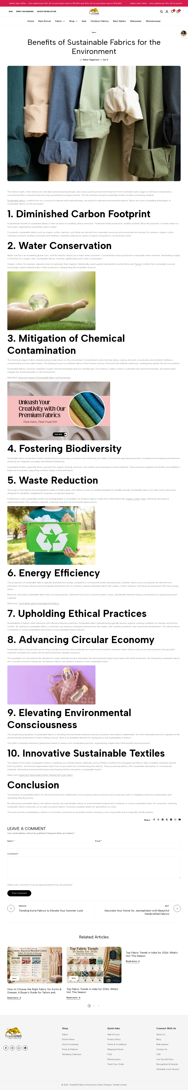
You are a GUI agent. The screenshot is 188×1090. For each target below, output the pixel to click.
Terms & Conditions (117, 1044)
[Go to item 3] (98, 1005)
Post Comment (19, 893)
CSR (158, 1054)
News (94, 32)
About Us (160, 1034)
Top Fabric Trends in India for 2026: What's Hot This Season (92, 990)
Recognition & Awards (167, 1064)
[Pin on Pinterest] (163, 819)
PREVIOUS (22, 906)
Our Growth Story (164, 1059)
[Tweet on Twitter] (158, 819)
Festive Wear (68, 1039)
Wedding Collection (71, 1054)
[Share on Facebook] (154, 819)
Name (11, 841)
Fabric (65, 1034)
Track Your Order (115, 1064)
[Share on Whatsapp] (175, 819)
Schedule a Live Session (167, 1069)
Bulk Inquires (162, 1044)
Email (98, 841)
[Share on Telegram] (171, 819)
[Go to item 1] (89, 1005)
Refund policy (114, 1059)
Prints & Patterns (70, 1049)
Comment (13, 854)
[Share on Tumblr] (167, 819)
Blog (158, 1039)
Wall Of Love (113, 1034)
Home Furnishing (70, 1044)
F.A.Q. (109, 1054)
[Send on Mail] (180, 819)
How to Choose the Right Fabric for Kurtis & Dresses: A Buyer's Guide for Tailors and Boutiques (34, 992)
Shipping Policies (115, 1049)
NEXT (167, 906)
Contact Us (161, 1049)
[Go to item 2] (94, 1005)
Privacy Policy (114, 1039)
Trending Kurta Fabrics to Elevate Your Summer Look (51, 910)
